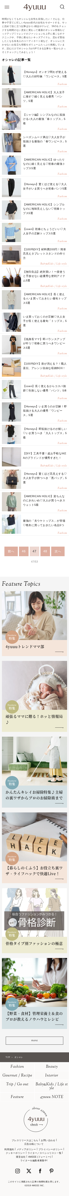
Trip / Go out (17, 1084)
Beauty (52, 1067)
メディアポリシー (26, 1149)
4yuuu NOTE (51, 1097)
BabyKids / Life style (52, 1086)
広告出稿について (34, 1144)
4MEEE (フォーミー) (39, 1157)
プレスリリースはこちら (25, 1140)
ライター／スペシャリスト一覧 (44, 1153)
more (34, 1040)
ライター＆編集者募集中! (34, 1160)
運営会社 (20, 1157)
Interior (51, 1075)
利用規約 (9, 1149)
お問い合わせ (48, 1140)
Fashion (17, 1067)
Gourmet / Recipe (17, 1075)
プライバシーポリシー (51, 1149)
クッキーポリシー (15, 1153)
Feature (17, 1097)
